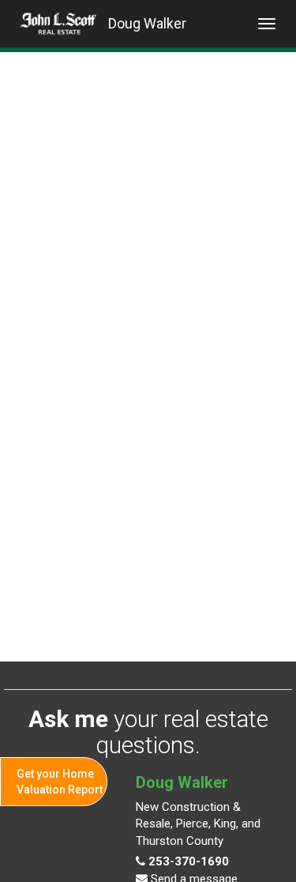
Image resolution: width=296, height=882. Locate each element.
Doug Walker (147, 23)
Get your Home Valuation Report (60, 781)
